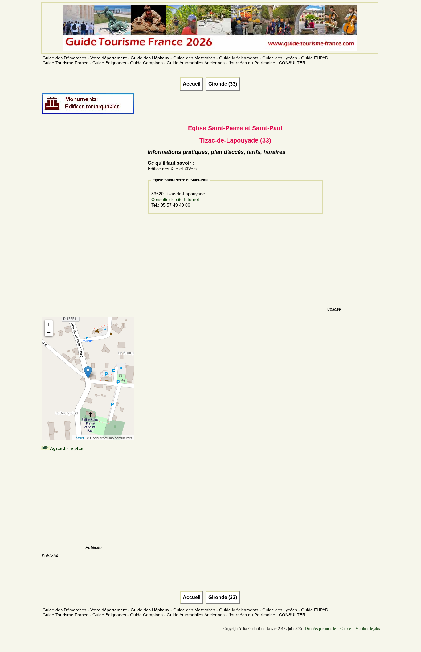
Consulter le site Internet (175, 199)
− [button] (49, 332)
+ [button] (49, 324)
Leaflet (79, 437)
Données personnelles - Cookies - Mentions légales (342, 628)
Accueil (191, 84)
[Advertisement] (93, 222)
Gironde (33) (222, 84)
